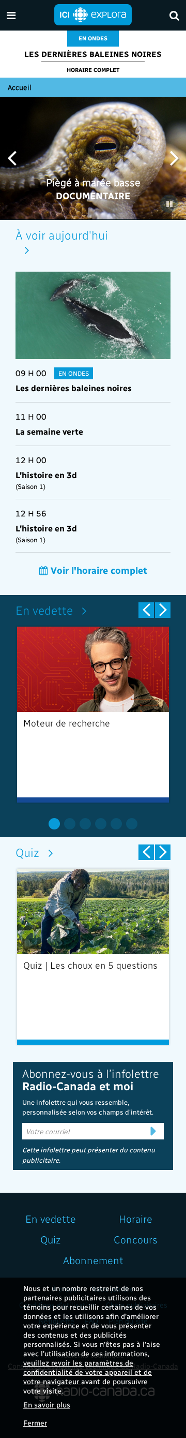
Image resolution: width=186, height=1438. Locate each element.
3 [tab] (85, 823)
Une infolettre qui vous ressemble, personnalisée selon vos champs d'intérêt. (87, 1107)
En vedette (44, 610)
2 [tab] (69, 823)
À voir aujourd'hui (62, 235)
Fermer (35, 1422)
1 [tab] (54, 823)
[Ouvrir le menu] (11, 15)
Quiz (27, 852)
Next (174, 157)
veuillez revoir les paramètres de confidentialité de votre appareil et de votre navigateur (87, 1372)
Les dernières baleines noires (93, 53)
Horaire (135, 1218)
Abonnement (93, 1260)
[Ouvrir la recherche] (174, 15)
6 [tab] (131, 823)
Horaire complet (93, 69)
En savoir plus (46, 1404)
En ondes (93, 38)
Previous (11, 157)
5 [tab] (116, 823)
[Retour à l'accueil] (93, 14)
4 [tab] (100, 823)
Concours (136, 1239)
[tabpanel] (93, 714)
